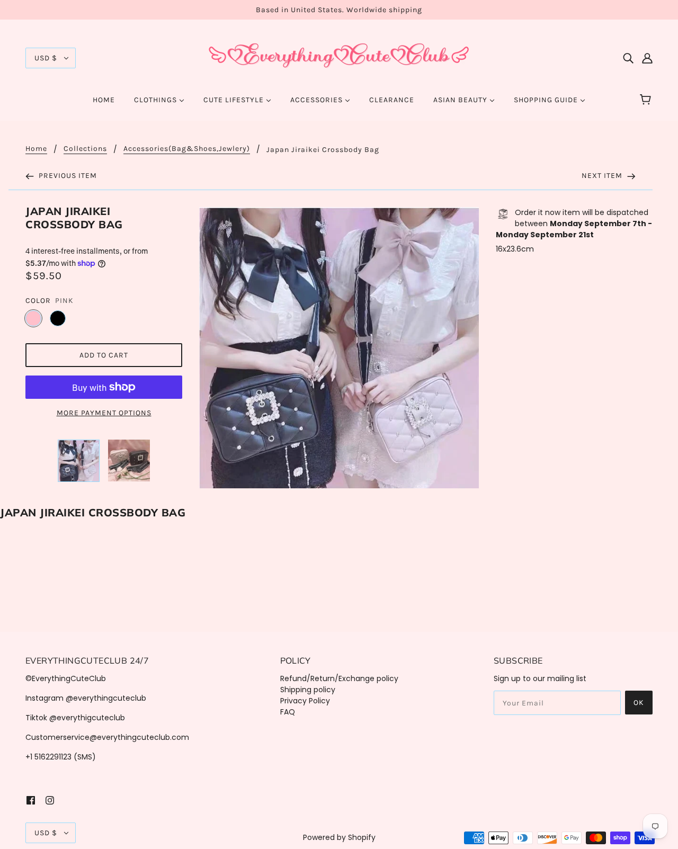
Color (38, 300)
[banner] (339, 57)
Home (36, 149)
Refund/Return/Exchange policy (339, 678)
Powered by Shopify (339, 837)
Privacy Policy (305, 700)
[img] (628, 58)
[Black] (58, 318)
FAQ (287, 712)
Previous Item (67, 175)
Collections (85, 149)
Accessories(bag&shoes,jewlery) (186, 149)
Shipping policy (307, 689)
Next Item (603, 175)
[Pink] (33, 318)
